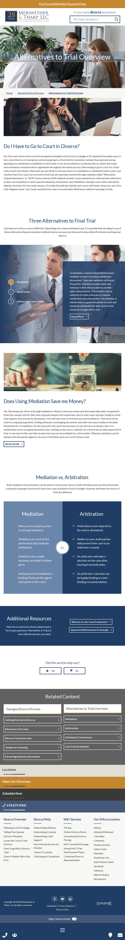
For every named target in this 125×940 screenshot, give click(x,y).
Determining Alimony (45, 827)
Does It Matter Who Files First (17, 858)
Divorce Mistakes (13, 836)
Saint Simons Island (104, 861)
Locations (9, 769)
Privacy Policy (62, 909)
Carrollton (99, 836)
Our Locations (110, 935)
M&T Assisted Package (76, 844)
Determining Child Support (43, 838)
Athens (97, 827)
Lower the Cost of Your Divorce (16, 842)
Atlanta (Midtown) (103, 831)
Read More (77, 316)
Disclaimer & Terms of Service (60, 906)
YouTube (62, 899)
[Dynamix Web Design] (104, 903)
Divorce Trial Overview (18, 738)
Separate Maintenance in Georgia (90, 629)
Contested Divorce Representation (74, 858)
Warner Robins (101, 874)
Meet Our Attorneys (16, 781)
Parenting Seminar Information (22, 756)
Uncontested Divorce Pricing (75, 838)
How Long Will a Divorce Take (17, 850)
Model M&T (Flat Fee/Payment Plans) (74, 850)
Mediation (71, 718)
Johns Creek (100, 849)
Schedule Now (120, 935)
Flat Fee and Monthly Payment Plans (62, 4)
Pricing (67, 827)
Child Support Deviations (47, 856)
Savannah (99, 866)
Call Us (4, 935)
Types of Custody (43, 852)
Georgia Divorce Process (23, 709)
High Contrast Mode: (59, 918)
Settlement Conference (78, 737)
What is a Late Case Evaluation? (89, 621)
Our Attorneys (14, 935)
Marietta (98, 853)
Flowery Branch (102, 844)
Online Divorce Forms (75, 831)
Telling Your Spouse (14, 831)
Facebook (55, 899)
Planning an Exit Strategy (17, 827)
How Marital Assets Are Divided (46, 846)
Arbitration (71, 728)
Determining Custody (45, 831)
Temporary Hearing (16, 747)
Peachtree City (101, 857)
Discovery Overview (17, 729)
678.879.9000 (16, 805)
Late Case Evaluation (77, 746)
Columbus (99, 840)
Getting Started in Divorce (20, 719)
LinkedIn (70, 899)
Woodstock (100, 879)
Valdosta (98, 870)
